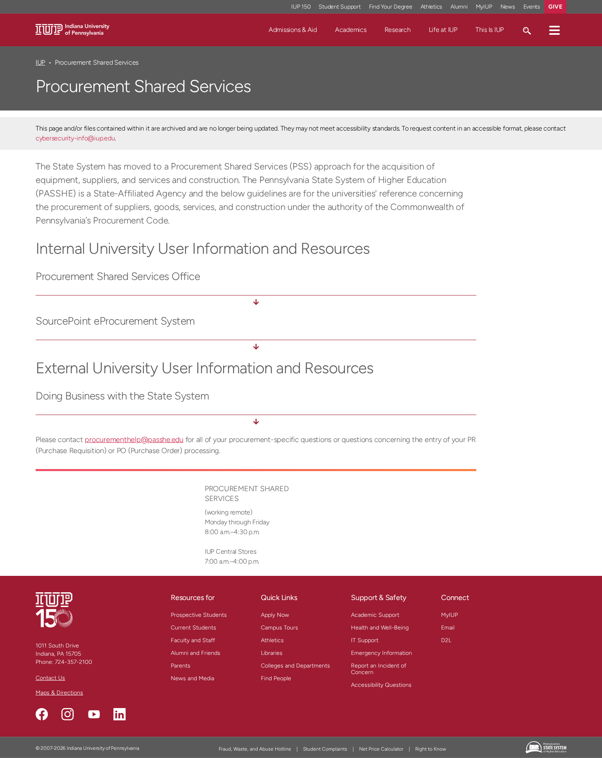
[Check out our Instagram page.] (67, 714)
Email (448, 627)
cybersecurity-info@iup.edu (75, 138)
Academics (351, 30)
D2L (446, 640)
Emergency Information (381, 653)
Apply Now (275, 614)
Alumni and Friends (195, 653)
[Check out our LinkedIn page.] (119, 714)
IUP (40, 62)
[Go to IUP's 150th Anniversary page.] (54, 609)
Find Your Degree (390, 6)
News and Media (192, 678)
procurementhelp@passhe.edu (134, 439)
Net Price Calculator (381, 749)
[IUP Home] (72, 29)
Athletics (432, 6)
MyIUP (484, 6)
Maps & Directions (59, 692)
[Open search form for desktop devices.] (526, 30)
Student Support (339, 6)
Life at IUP (443, 30)
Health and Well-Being (380, 627)
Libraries (272, 653)
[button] (554, 30)
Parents (180, 665)
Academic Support (375, 614)
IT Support (364, 640)
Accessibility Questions (381, 684)
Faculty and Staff (193, 640)
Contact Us (50, 678)
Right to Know (430, 749)
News (507, 6)
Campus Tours (279, 627)
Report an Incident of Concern (378, 669)
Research (398, 30)
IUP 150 (300, 6)
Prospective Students (199, 614)
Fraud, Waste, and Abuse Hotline (255, 749)
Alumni (459, 6)
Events (532, 6)
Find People (276, 678)
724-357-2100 (73, 662)
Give (555, 6)
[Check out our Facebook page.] (42, 714)
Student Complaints (325, 749)
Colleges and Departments (295, 665)
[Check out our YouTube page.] (94, 714)
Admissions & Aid (293, 30)
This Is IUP (489, 30)
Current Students (193, 627)
